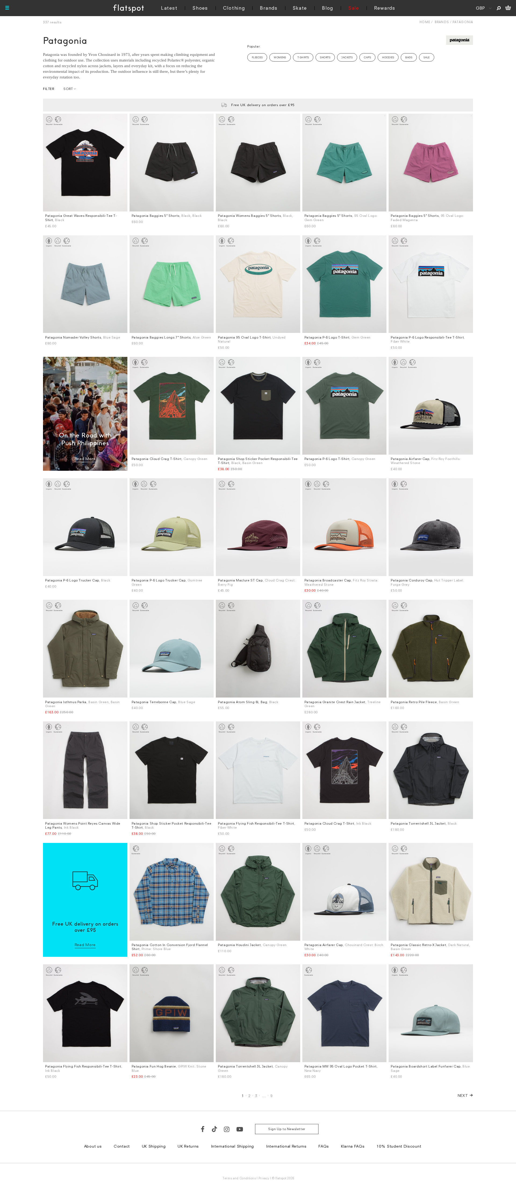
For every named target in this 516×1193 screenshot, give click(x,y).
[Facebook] (203, 1129)
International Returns (286, 1146)
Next (463, 1095)
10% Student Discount (399, 1146)
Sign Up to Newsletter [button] (286, 1129)
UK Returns (188, 1146)
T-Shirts (303, 57)
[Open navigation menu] (7, 8)
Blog (327, 8)
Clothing (234, 8)
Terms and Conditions (239, 1178)
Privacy (264, 1178)
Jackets (347, 57)
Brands (268, 8)
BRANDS (442, 22)
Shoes (200, 8)
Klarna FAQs (353, 1146)
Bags (408, 57)
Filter (48, 89)
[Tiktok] (214, 1129)
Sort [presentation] (68, 89)
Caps (367, 57)
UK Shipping (154, 1146)
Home (425, 22)
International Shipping (232, 1146)
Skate (300, 8)
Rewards (384, 8)
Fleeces (257, 57)
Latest (169, 8)
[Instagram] (227, 1129)
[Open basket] (508, 8)
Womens (280, 57)
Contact (122, 1146)
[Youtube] (239, 1129)
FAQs (323, 1146)
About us (93, 1146)
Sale (353, 8)
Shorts (325, 57)
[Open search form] (498, 8)
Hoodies (388, 57)
